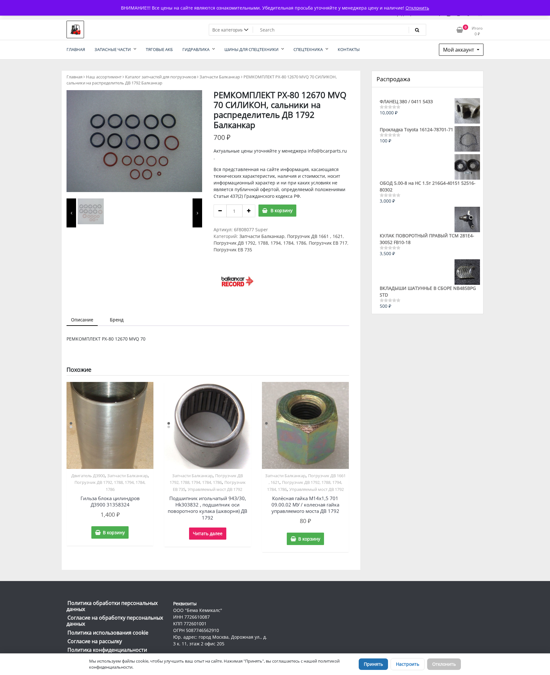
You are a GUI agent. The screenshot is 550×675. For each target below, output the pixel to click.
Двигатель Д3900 (88, 475)
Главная (74, 77)
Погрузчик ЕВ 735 (233, 250)
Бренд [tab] (116, 320)
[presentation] (71, 213)
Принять (373, 664)
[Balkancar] (237, 281)
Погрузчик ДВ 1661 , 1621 (315, 236)
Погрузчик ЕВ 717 (328, 243)
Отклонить (444, 664)
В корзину (282, 210)
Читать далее (207, 533)
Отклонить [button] (417, 8)
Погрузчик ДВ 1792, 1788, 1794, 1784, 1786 (260, 243)
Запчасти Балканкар (220, 77)
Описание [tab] (82, 320)
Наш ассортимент (104, 77)
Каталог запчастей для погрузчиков (160, 77)
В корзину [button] (114, 532)
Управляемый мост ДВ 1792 (215, 489)
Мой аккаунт (459, 49)
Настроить (407, 664)
